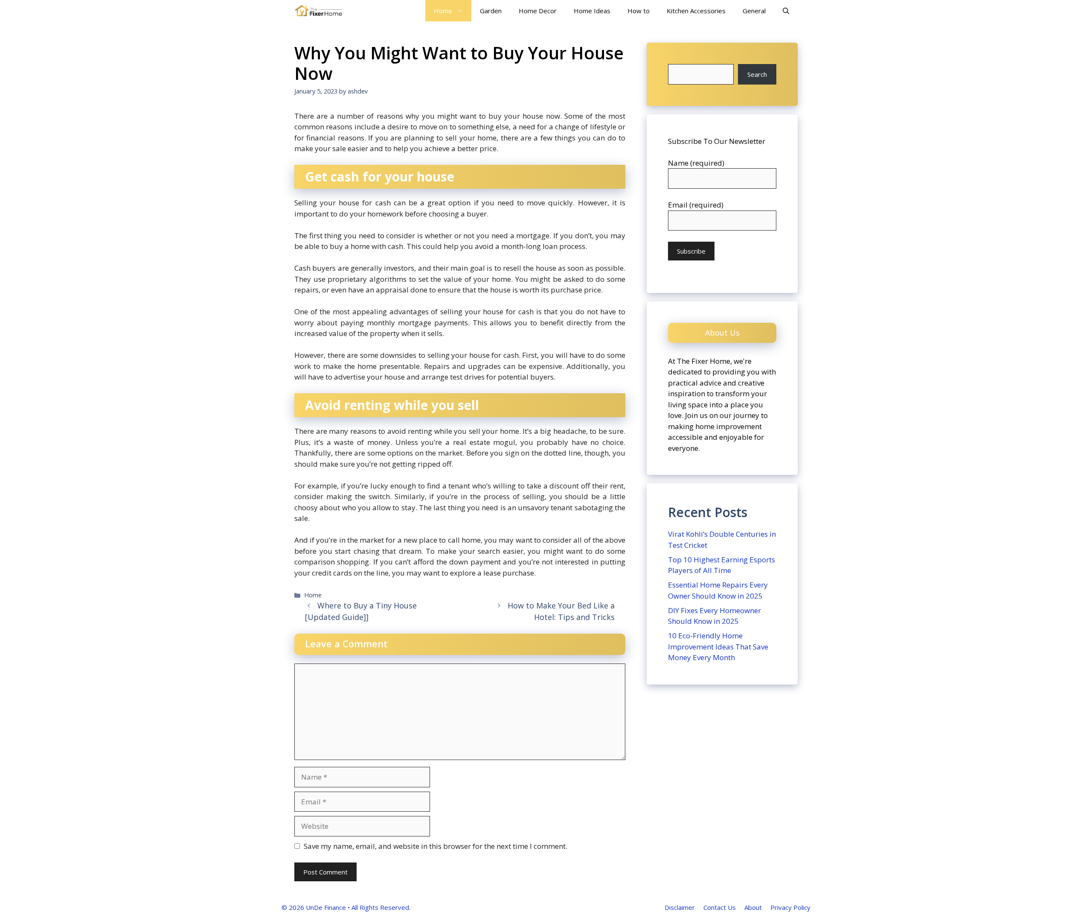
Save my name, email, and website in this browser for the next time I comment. (435, 846)
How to (638, 10)
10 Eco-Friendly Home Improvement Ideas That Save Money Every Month (718, 646)
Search (757, 74)
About (753, 907)
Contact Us (719, 907)
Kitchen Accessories (696, 10)
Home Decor (538, 10)
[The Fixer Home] (318, 10)
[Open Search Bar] (786, 10)
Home (443, 10)
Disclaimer (680, 907)
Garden (491, 10)
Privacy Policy (790, 907)
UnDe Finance (326, 907)
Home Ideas (592, 10)
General (754, 10)
